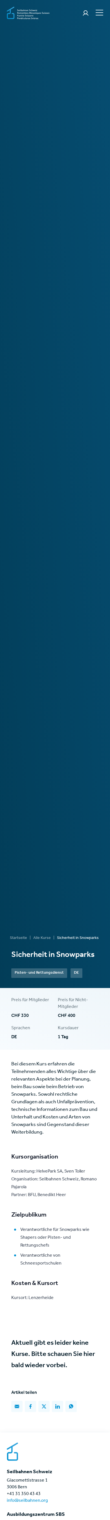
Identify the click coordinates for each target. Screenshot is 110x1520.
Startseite (18, 938)
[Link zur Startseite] (28, 13)
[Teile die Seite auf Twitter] (44, 1406)
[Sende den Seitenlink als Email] (17, 1406)
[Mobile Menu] (99, 12)
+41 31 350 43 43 (24, 1494)
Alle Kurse (42, 938)
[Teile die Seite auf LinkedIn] (57, 1406)
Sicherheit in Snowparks (78, 938)
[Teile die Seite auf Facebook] (30, 1406)
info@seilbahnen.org (27, 1501)
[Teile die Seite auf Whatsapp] (71, 1406)
